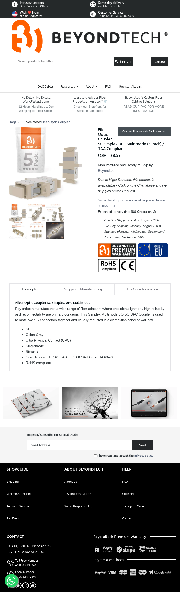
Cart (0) (160, 61)
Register (125, 86)
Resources (69, 86)
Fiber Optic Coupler (55, 122)
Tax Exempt (14, 518)
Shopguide (17, 469)
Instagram (25, 585)
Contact (127, 518)
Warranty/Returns (19, 493)
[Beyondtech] (90, 22)
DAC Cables (46, 86)
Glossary (128, 493)
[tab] (30, 289)
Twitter (18, 585)
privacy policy (143, 455)
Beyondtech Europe (77, 493)
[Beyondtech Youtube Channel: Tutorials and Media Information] (149, 418)
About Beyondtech (83, 469)
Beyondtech (107, 171)
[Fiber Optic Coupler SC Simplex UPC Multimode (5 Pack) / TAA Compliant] (45, 130)
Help (126, 469)
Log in (137, 86)
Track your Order (133, 506)
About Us (70, 481)
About (92, 86)
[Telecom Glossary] (90, 418)
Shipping (13, 481)
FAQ (108, 86)
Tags (14, 122)
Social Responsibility (78, 506)
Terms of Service (18, 506)
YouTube (33, 585)
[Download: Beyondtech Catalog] (31, 418)
